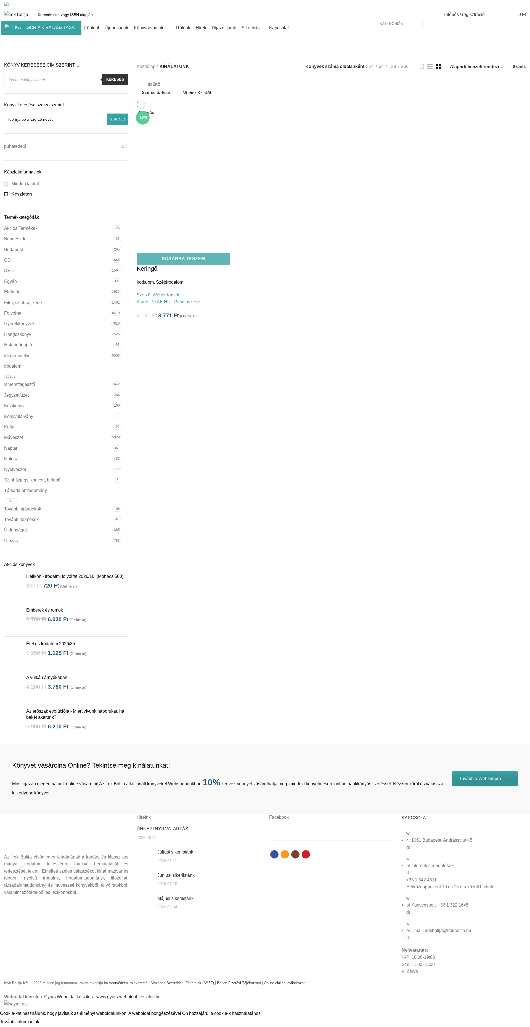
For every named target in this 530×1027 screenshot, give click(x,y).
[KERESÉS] (430, 14)
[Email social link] (510, 4)
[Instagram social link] (516, 4)
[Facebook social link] (503, 4)
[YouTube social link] (523, 4)
